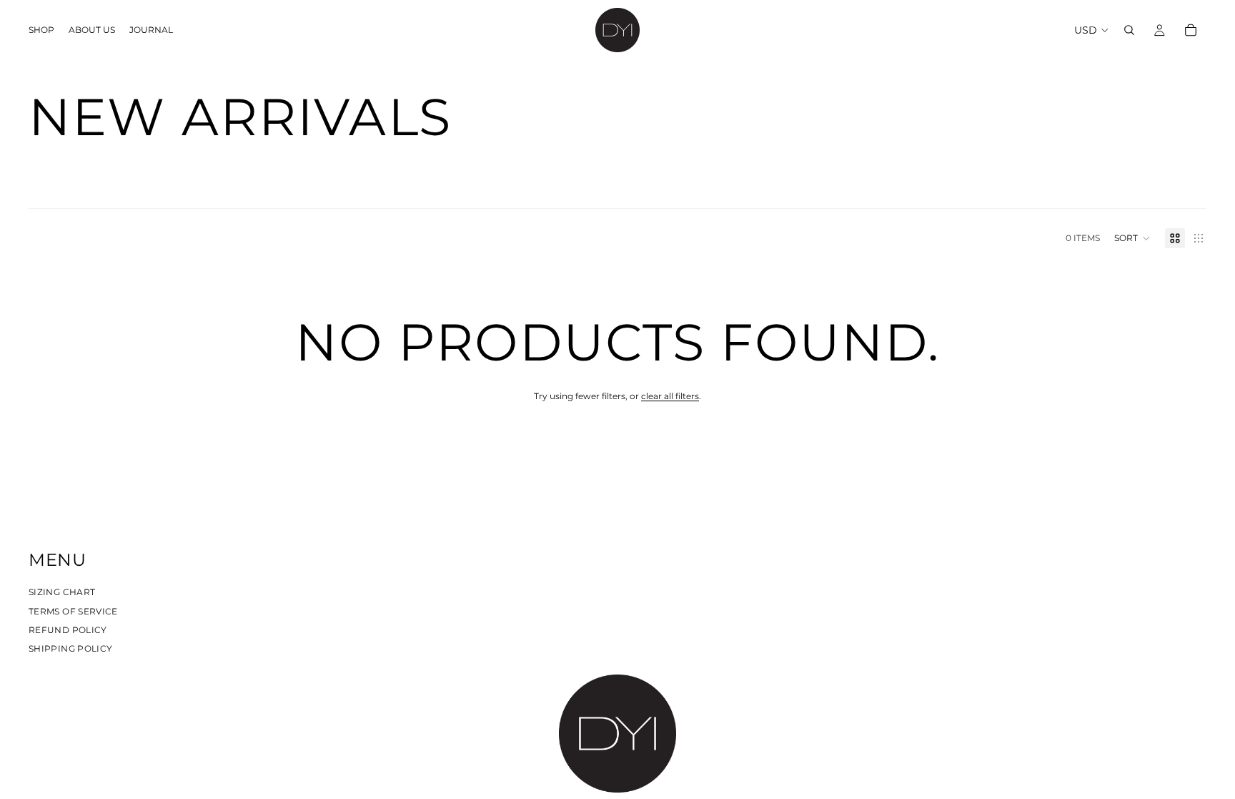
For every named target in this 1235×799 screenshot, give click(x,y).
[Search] (1129, 30)
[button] (1132, 238)
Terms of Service (73, 610)
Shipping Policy (70, 648)
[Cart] (1190, 30)
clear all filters (670, 396)
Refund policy (68, 629)
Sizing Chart (62, 592)
